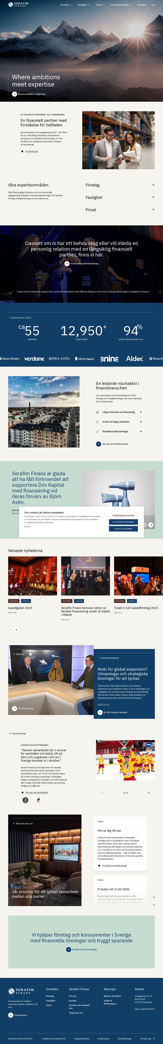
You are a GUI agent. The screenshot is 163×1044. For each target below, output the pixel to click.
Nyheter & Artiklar (112, 996)
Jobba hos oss (76, 1013)
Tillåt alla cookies (123, 529)
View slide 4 (124, 792)
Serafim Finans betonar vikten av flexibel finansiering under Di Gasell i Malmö (85, 611)
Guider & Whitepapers (110, 1002)
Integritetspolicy (81, 1038)
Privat (99, 5)
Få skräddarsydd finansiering (84, 263)
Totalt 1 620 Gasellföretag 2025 (136, 608)
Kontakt (142, 5)
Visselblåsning (124, 1038)
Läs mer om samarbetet (37, 792)
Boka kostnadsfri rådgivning (31, 94)
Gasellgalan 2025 (20, 608)
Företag (64, 5)
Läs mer (27, 526)
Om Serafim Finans (120, 5)
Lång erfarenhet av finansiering (118, 412)
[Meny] (153, 4)
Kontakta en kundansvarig (114, 865)
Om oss (72, 996)
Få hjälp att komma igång (84, 949)
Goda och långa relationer (116, 421)
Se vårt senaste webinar (115, 712)
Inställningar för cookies (123, 515)
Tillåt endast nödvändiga (123, 522)
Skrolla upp (145, 1038)
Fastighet (82, 5)
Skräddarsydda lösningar (115, 431)
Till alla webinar (25, 708)
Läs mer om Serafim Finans (115, 444)
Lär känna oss (31, 151)
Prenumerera (20, 1015)
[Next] (150, 525)
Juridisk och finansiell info (79, 1007)
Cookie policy (103, 1038)
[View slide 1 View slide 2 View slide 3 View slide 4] (125, 767)
